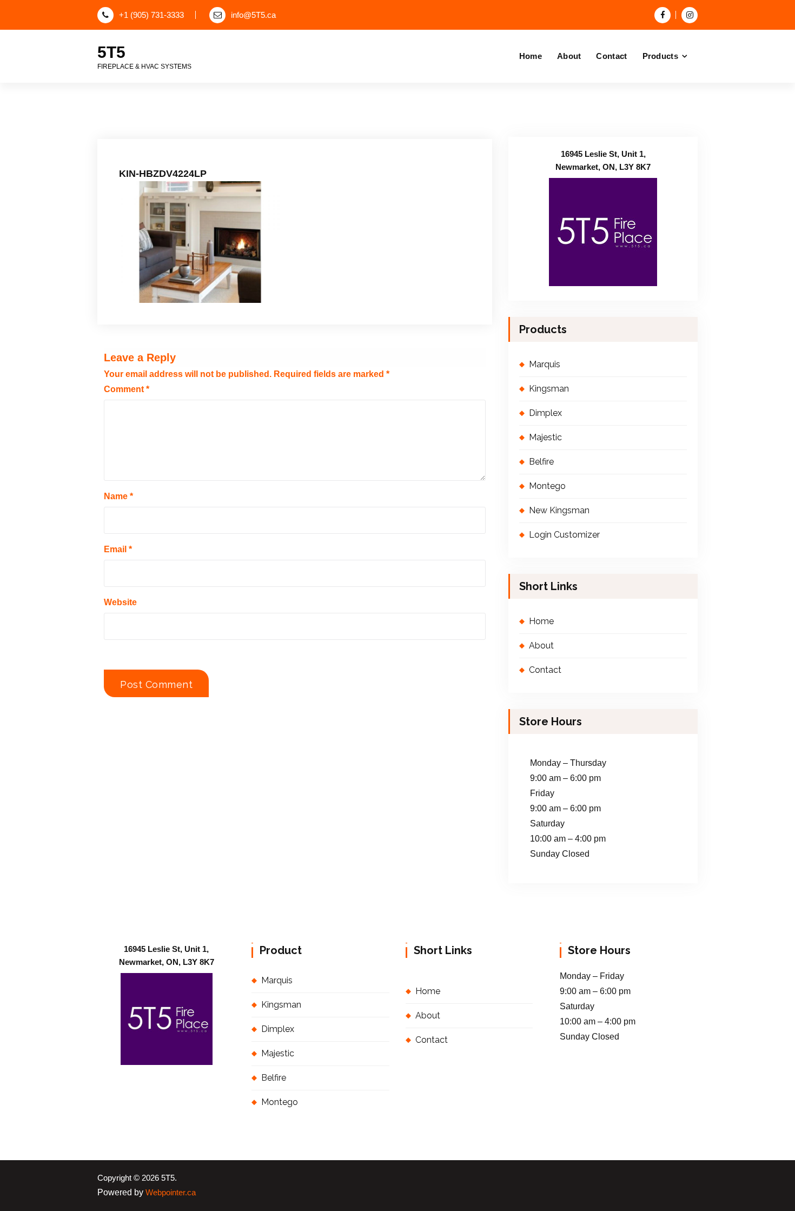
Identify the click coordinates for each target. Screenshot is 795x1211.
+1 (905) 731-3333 (151, 15)
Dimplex (545, 413)
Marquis (544, 364)
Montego (547, 486)
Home (530, 56)
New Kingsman (559, 510)
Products (660, 56)
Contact (611, 56)
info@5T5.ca (253, 15)
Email (118, 549)
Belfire (541, 461)
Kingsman (549, 388)
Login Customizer (564, 535)
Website (120, 602)
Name (118, 496)
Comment (126, 389)
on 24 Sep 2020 (172, 130)
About (569, 56)
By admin (236, 130)
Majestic (545, 437)
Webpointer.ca (170, 1192)
